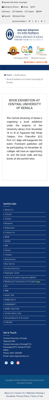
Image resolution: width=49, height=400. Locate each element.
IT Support (30, 12)
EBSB (7, 237)
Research (8, 223)
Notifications (20, 75)
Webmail (30, 393)
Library (25, 7)
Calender (8, 322)
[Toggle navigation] (3, 67)
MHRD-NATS (10, 300)
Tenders (8, 254)
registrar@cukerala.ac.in (19, 356)
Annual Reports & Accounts (16, 318)
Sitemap (39, 393)
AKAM (7, 241)
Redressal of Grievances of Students (20, 281)
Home (9, 75)
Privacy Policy (23, 396)
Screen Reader (19, 21)
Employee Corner (11, 273)
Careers (7, 219)
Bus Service (9, 264)
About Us (8, 209)
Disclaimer (10, 396)
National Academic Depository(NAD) (20, 277)
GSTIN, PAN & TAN (12, 313)
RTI (34, 7)
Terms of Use (37, 396)
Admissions (9, 228)
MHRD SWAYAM (12, 309)
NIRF (6, 290)
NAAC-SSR (9, 295)
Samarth (7, 16)
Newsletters (10, 259)
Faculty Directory (11, 268)
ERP (40, 12)
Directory (7, 12)
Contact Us (9, 232)
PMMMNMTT (10, 304)
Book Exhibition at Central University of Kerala (25, 81)
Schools (8, 214)
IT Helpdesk (18, 12)
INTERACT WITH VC (35, 62)
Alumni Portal (20, 16)
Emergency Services (11, 7)
